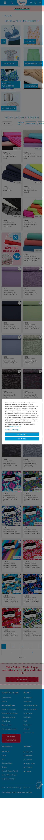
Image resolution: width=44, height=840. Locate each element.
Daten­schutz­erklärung (14, 426)
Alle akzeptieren (22, 434)
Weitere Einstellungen (12, 430)
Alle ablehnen (22, 439)
